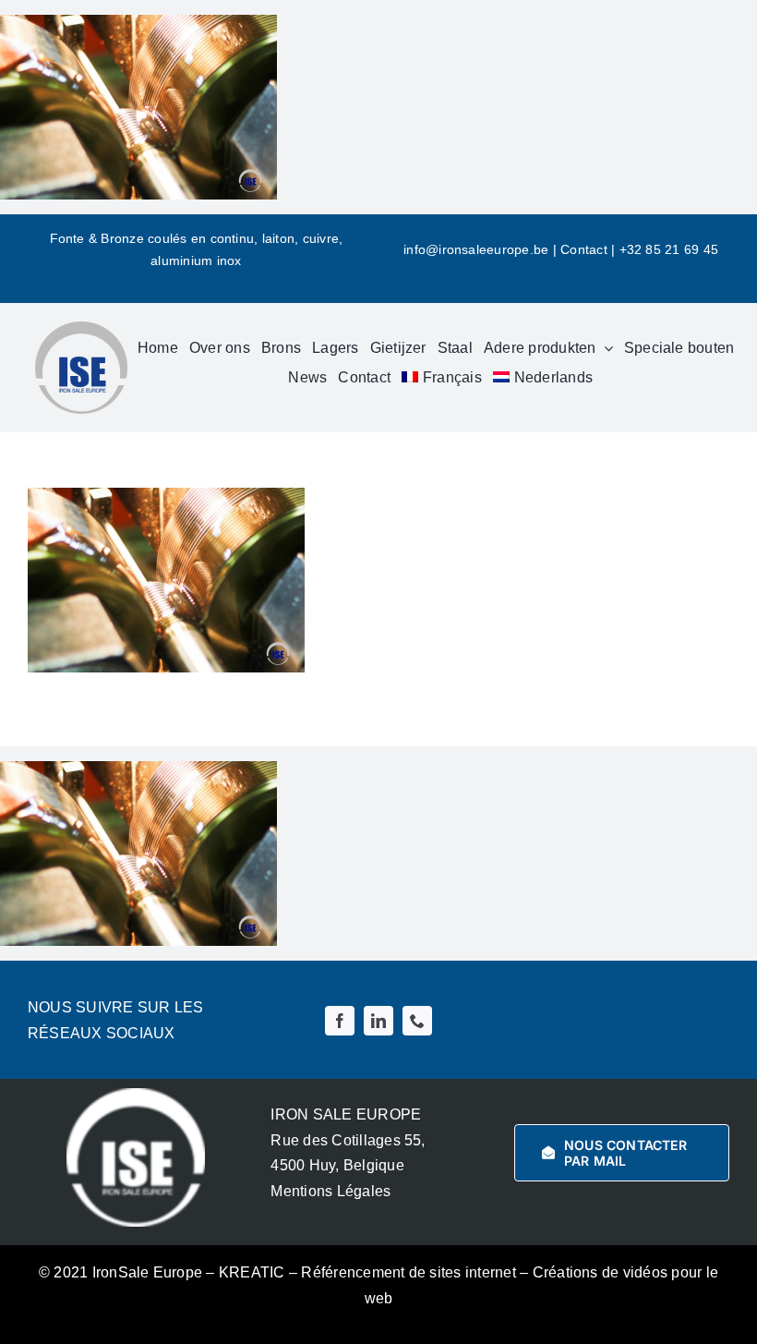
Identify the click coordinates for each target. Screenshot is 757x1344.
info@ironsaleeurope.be (475, 249)
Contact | (589, 249)
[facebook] (339, 1020)
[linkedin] (378, 1020)
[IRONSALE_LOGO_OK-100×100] (81, 329)
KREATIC (252, 1272)
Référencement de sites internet (408, 1272)
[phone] (417, 1020)
